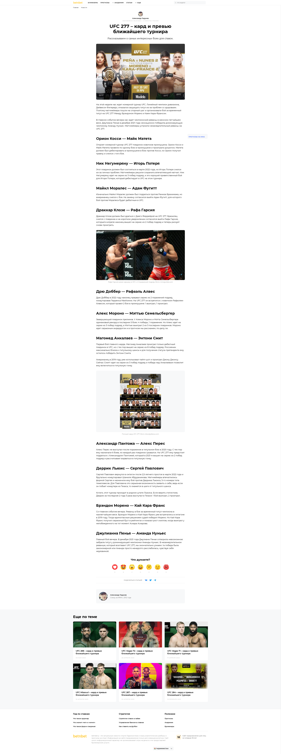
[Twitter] (150, 580)
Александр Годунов (140, 18)
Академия (119, 3)
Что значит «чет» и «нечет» (84, 722)
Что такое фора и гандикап (84, 726)
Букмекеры (93, 3)
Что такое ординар (81, 719)
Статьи (129, 3)
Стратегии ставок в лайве (129, 719)
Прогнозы (104, 3)
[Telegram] (155, 580)
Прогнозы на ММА (197, 137)
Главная (75, 7)
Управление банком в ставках (131, 722)
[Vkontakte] (146, 580)
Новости (84, 7)
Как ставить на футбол (128, 726)
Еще (139, 3)
